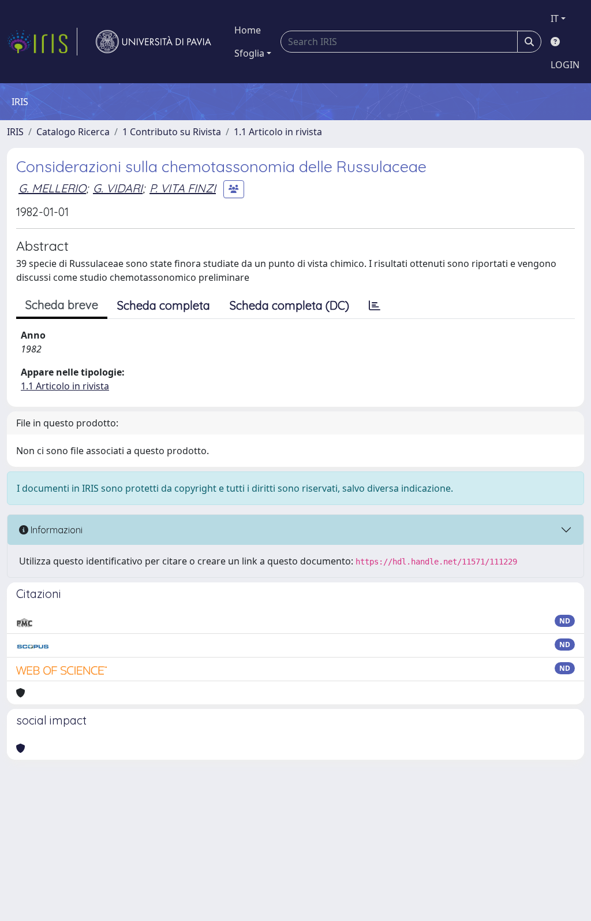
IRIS (15, 131)
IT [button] (555, 18)
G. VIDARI (118, 188)
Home (247, 30)
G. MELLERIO (52, 188)
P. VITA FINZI (182, 188)
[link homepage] (42, 41)
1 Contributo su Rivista (171, 131)
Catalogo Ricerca (73, 131)
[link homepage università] (153, 41)
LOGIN (565, 64)
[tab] (374, 306)
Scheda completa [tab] (163, 305)
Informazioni (55, 530)
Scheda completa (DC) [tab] (289, 305)
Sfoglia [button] (249, 53)
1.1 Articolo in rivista (278, 131)
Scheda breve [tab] (61, 305)
